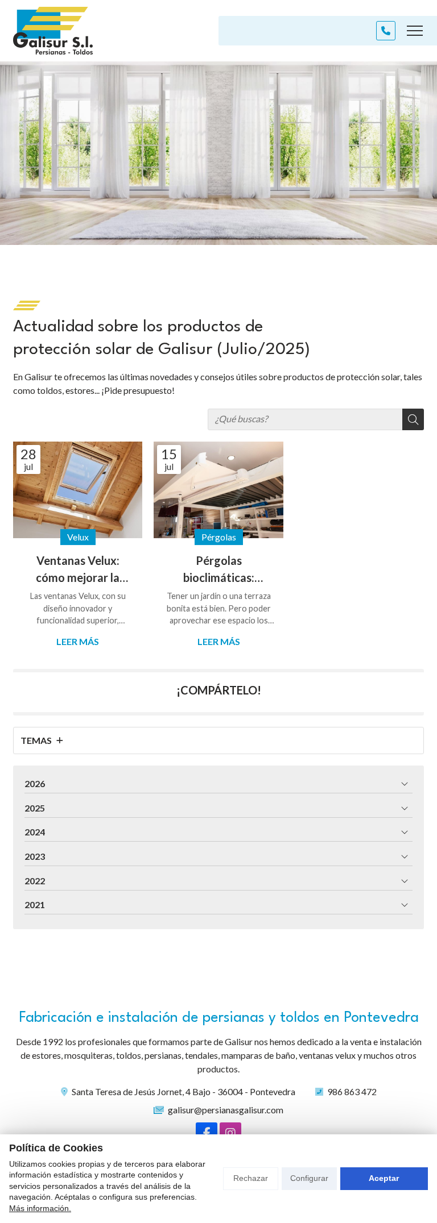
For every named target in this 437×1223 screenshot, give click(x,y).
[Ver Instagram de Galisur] (230, 1133)
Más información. (40, 1208)
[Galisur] (53, 31)
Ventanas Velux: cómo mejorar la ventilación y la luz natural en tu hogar (77, 570)
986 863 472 (352, 1091)
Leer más (77, 641)
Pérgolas (218, 536)
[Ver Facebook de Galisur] (206, 1133)
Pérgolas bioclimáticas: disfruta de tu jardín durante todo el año (218, 570)
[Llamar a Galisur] (386, 31)
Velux (78, 536)
